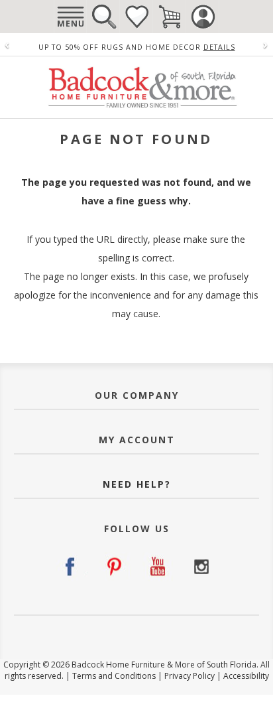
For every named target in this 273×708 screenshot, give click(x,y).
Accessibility (246, 675)
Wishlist (136, 16)
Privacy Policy (189, 675)
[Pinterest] (115, 566)
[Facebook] (71, 566)
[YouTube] (158, 566)
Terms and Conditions (114, 675)
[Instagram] (201, 566)
